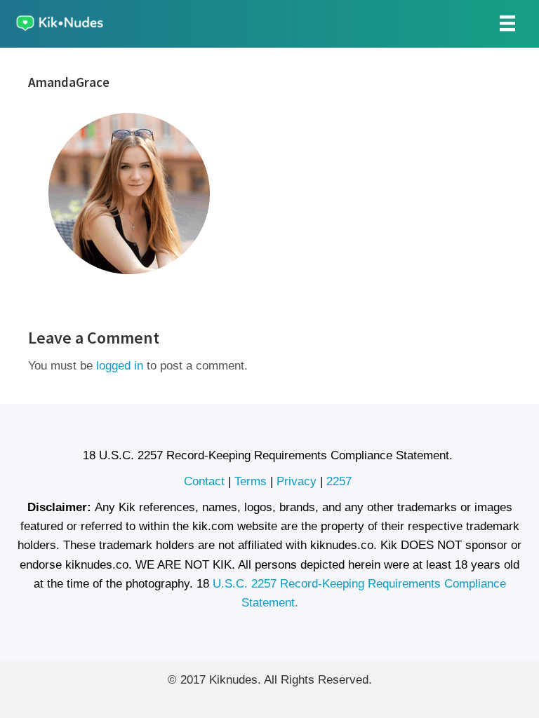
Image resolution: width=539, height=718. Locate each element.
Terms (250, 481)
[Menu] (507, 23)
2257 (340, 481)
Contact (204, 481)
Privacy (297, 481)
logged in (119, 365)
